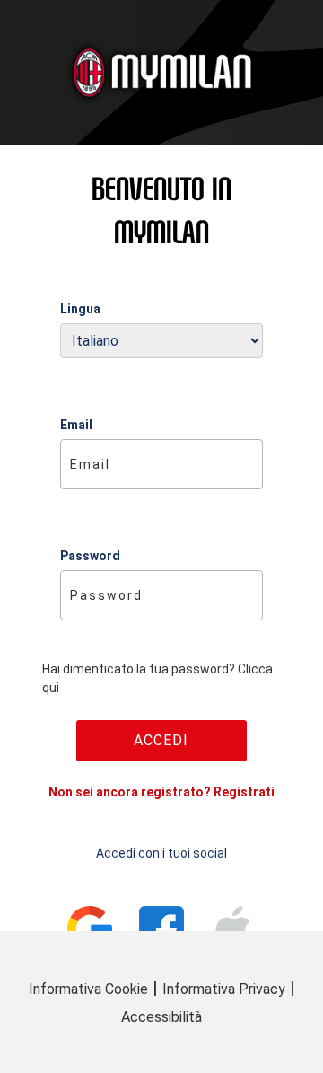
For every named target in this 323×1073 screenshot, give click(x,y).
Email (76, 425)
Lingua (80, 309)
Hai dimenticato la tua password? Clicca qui (157, 678)
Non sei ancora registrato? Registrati (161, 792)
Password (90, 556)
